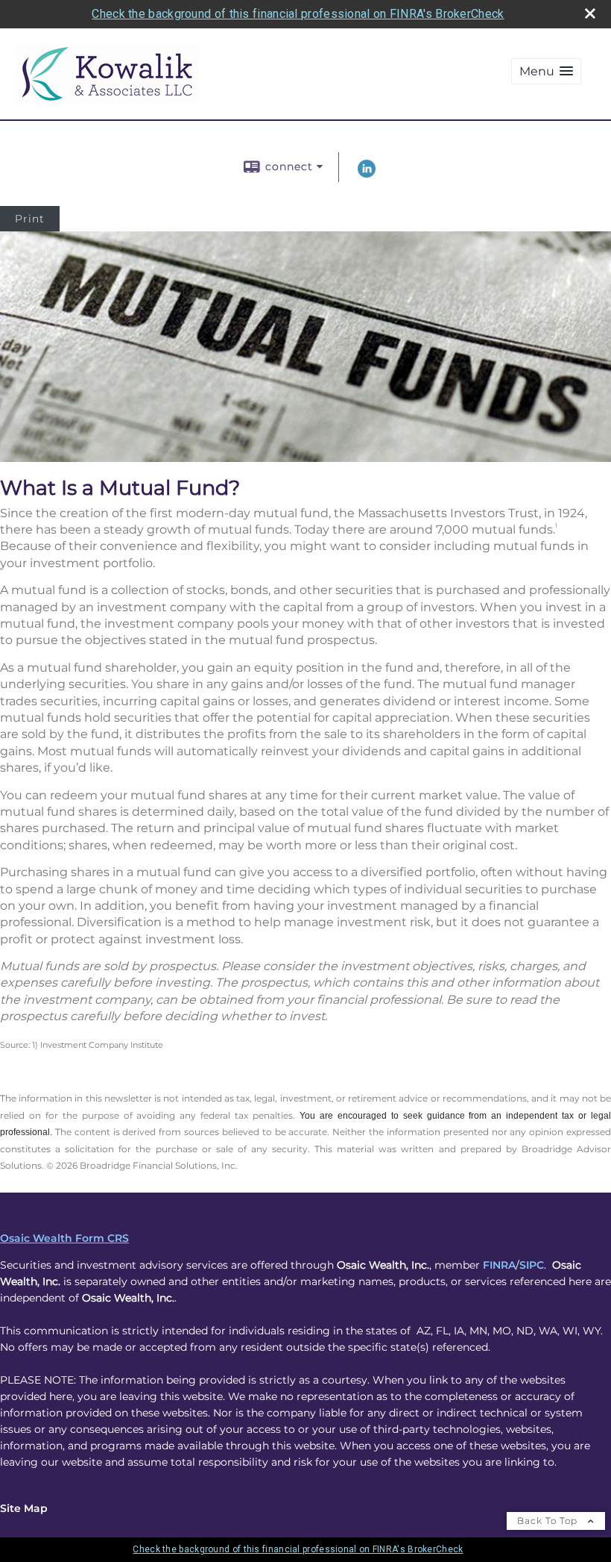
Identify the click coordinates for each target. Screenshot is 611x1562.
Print (30, 218)
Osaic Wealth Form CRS (64, 1238)
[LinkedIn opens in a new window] (367, 174)
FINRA (499, 1265)
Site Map (24, 1508)
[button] (546, 71)
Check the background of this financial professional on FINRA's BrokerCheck (298, 14)
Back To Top (548, 1520)
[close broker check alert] (590, 13)
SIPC (531, 1265)
